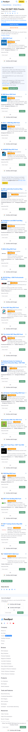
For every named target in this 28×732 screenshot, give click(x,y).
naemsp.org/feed (17, 151)
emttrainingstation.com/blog (19, 529)
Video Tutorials (4, 714)
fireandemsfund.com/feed (19, 224)
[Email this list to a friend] (15, 13)
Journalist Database (6, 661)
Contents (14, 11)
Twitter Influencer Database (8, 671)
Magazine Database (6, 658)
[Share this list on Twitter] (8, 13)
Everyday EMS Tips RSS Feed (12, 419)
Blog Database (4, 653)
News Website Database (7, 666)
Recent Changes (5, 719)
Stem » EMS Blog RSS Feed (11, 122)
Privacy (3, 641)
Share (2, 13)
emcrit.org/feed (16, 251)
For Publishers (4, 681)
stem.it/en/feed (16, 125)
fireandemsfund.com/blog (18, 227)
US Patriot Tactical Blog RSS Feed (14, 393)
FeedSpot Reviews (5, 638)
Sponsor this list (14, 27)
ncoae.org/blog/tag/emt (18, 370)
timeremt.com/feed (17, 309)
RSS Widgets (4, 699)
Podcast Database (5, 656)
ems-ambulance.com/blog (18, 477)
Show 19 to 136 (8, 581)
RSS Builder (4, 704)
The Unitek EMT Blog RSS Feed (13, 334)
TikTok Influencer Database (7, 674)
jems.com (14, 43)
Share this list (5, 586)
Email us (5, 88)
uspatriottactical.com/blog (18, 396)
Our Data (3, 633)
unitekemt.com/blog (17, 339)
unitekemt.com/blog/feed (19, 336)
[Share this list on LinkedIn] (10, 13)
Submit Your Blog (14, 24)
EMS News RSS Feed (9, 94)
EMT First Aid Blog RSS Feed (12, 498)
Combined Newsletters (6, 696)
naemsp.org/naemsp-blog (18, 155)
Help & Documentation (6, 716)
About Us (3, 630)
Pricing (21, 1)
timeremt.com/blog (16, 313)
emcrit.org (14, 254)
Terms (2, 643)
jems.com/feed (16, 40)
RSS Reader (4, 684)
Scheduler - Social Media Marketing (10, 706)
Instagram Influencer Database (8, 668)
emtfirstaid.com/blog (17, 502)
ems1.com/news (16, 99)
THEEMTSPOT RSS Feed (10, 554)
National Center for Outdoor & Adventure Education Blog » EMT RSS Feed (13, 362)
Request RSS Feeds (7, 5)
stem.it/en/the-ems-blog (18, 128)
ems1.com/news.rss (17, 96)
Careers (6, 635)
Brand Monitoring (5, 693)
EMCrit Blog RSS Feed (9, 249)
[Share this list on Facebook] (5, 13)
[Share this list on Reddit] (12, 13)
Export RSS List (17, 5)
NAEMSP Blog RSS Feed (10, 149)
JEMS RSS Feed (7, 38)
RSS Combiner (4, 701)
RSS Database (4, 650)
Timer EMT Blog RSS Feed (11, 307)
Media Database (5, 686)
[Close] (27, 721)
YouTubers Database (6, 663)
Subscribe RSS (4, 52)
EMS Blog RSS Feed (9, 473)
